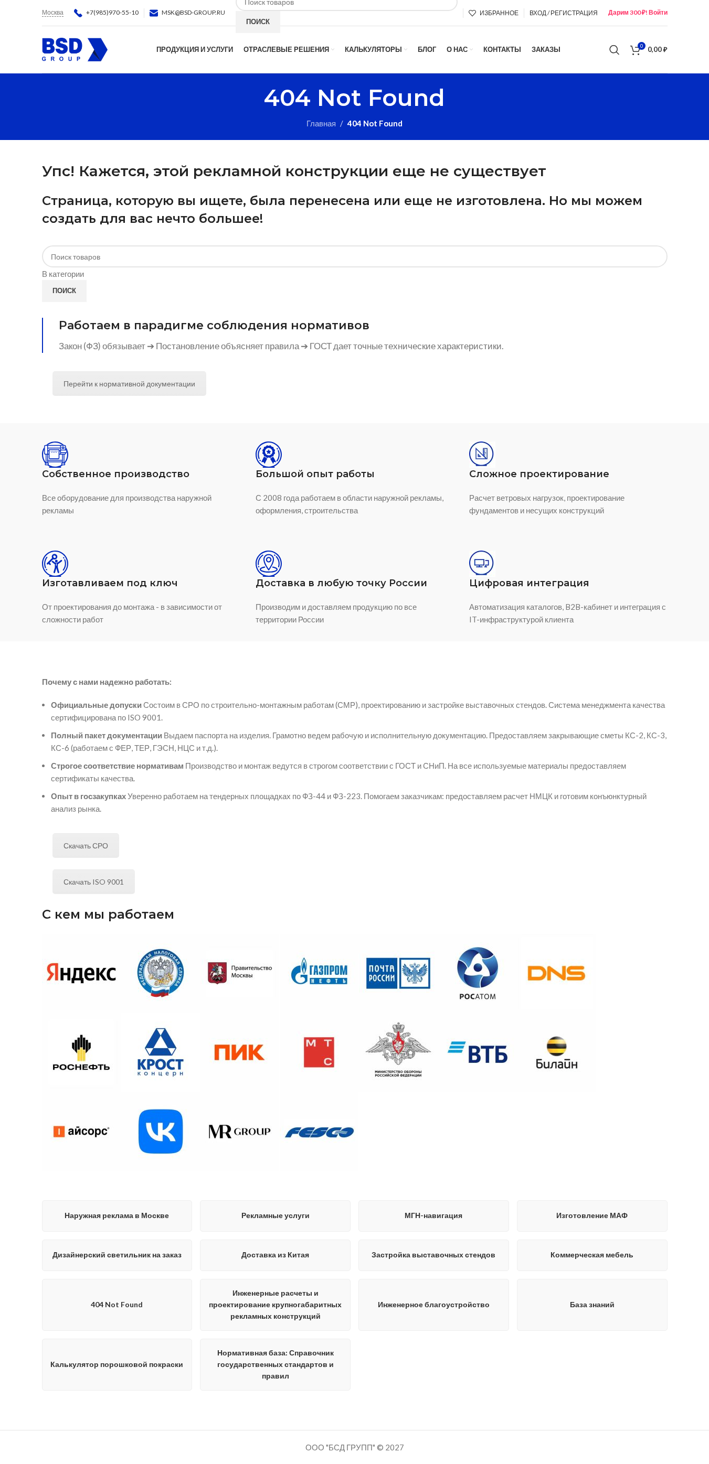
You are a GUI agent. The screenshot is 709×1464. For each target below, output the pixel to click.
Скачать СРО (86, 845)
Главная (321, 123)
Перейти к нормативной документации (129, 383)
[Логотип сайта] (75, 48)
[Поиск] (614, 49)
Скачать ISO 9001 (94, 881)
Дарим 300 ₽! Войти (638, 12)
